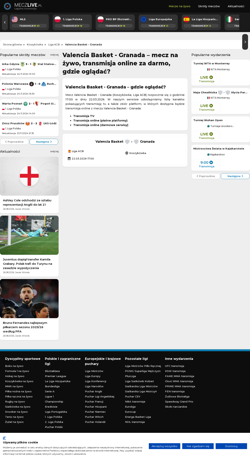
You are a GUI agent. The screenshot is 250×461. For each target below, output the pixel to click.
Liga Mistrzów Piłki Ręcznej (143, 365)
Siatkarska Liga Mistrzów (141, 386)
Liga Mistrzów (94, 371)
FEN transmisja (175, 391)
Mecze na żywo (179, 6)
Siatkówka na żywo (17, 406)
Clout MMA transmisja (179, 381)
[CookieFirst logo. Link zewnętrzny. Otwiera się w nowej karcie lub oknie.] (4, 438)
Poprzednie (15, 141)
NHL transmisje (135, 421)
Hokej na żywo (14, 376)
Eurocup (130, 411)
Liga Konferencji (95, 381)
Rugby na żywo (15, 401)
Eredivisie (51, 406)
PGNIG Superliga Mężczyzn (143, 371)
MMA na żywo (14, 386)
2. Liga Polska (54, 421)
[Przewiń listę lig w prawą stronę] (245, 42)
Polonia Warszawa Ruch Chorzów (29, 83)
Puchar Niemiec (95, 411)
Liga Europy (92, 376)
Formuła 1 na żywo (17, 371)
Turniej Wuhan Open (208, 120)
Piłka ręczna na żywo (19, 396)
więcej (54, 54)
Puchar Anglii (93, 391)
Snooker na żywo (16, 411)
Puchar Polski (54, 427)
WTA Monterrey (220, 69)
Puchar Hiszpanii (96, 406)
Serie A (49, 391)
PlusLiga (130, 376)
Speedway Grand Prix (179, 401)
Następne (43, 141)
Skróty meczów (209, 6)
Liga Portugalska (56, 411)
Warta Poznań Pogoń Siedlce (29, 103)
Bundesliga (52, 386)
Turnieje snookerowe (222, 126)
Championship (54, 401)
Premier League (55, 376)
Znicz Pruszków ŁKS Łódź (29, 123)
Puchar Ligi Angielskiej (99, 396)
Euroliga (130, 406)
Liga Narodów (94, 386)
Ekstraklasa (52, 371)
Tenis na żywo (14, 416)
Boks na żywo (14, 365)
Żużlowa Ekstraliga (177, 396)
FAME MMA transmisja (179, 376)
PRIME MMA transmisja (180, 386)
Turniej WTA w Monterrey (211, 63)
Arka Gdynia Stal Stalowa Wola (29, 64)
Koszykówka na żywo (19, 381)
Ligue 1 (49, 396)
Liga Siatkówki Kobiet (139, 381)
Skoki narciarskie (176, 406)
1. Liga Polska (13, 69)
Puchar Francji (94, 401)
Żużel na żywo (14, 421)
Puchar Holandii (95, 421)
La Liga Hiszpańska (57, 381)
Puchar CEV (132, 396)
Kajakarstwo (217, 154)
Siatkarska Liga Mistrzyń (141, 391)
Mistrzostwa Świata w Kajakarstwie (218, 148)
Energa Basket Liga (138, 416)
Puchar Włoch (94, 416)
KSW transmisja (175, 371)
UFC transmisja (174, 365)
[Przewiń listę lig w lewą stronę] (5, 22)
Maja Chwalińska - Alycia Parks (220, 92)
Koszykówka (135, 153)
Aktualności (236, 6)
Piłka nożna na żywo (18, 391)
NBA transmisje (135, 401)
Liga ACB (77, 151)
